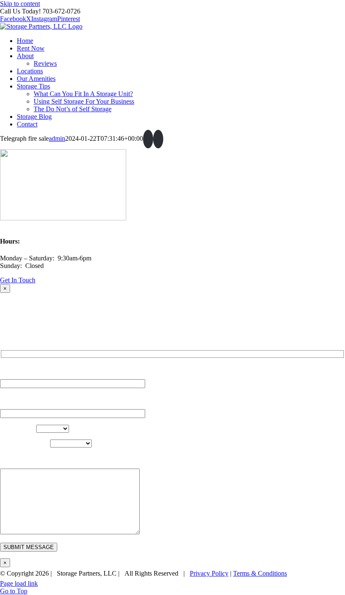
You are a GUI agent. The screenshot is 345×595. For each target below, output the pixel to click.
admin (57, 138)
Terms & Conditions (260, 573)
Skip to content (20, 3)
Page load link (19, 583)
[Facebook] (148, 139)
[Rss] (158, 139)
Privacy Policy (209, 573)
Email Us (327, 583)
